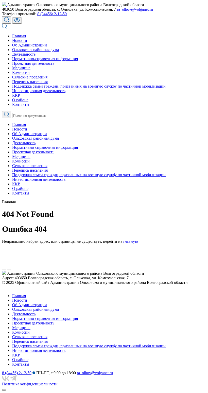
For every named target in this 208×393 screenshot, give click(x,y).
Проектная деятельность (33, 63)
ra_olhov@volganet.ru (135, 9)
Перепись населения (30, 81)
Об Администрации (29, 45)
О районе (20, 100)
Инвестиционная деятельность (38, 91)
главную (130, 241)
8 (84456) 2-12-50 (52, 14)
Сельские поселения (29, 77)
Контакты (20, 104)
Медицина (21, 68)
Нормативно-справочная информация (45, 59)
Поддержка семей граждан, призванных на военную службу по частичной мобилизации (89, 86)
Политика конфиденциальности (30, 384)
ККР (16, 95)
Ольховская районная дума (35, 49)
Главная (19, 36)
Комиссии (21, 72)
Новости (19, 40)
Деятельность (24, 54)
